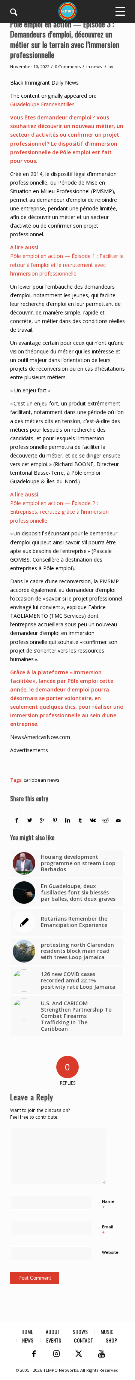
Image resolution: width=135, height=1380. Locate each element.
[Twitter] (79, 1353)
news (96, 66)
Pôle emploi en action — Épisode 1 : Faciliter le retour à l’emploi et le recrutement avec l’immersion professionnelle (67, 264)
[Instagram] (56, 1353)
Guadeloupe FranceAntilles (42, 104)
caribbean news (42, 780)
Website (110, 1252)
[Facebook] (33, 1353)
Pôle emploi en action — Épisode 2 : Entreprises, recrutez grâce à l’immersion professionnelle (59, 511)
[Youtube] (101, 1353)
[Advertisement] (72, 763)
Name (108, 1204)
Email (107, 1230)
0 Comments (68, 66)
